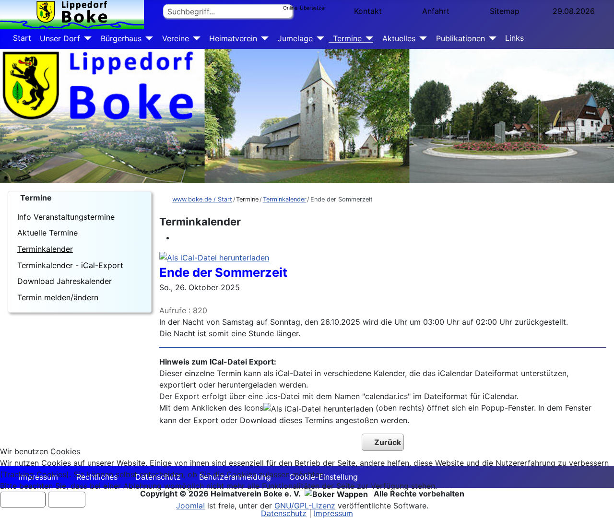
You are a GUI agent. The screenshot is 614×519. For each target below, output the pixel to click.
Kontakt (368, 11)
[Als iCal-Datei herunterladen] (214, 256)
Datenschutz (284, 513)
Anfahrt (435, 11)
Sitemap (505, 11)
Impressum (333, 513)
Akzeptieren (23, 499)
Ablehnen (67, 499)
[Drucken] (177, 237)
